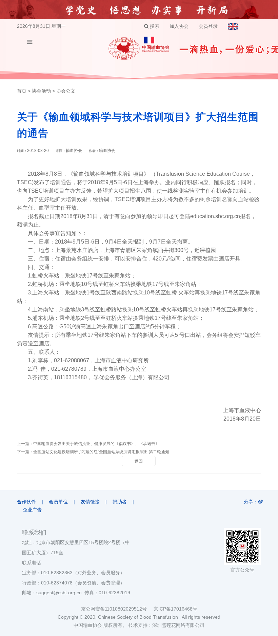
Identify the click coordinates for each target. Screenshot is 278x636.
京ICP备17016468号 (175, 609)
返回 (139, 461)
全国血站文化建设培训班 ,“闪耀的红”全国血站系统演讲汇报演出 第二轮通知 (101, 451)
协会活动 (41, 91)
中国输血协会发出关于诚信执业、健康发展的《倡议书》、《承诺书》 (96, 443)
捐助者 (120, 501)
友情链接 (90, 501)
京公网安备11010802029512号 (117, 609)
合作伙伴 (26, 501)
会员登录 (208, 26)
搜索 (153, 26)
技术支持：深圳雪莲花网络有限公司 (166, 625)
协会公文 (65, 91)
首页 (21, 91)
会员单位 (58, 501)
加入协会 (179, 26)
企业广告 (32, 510)
